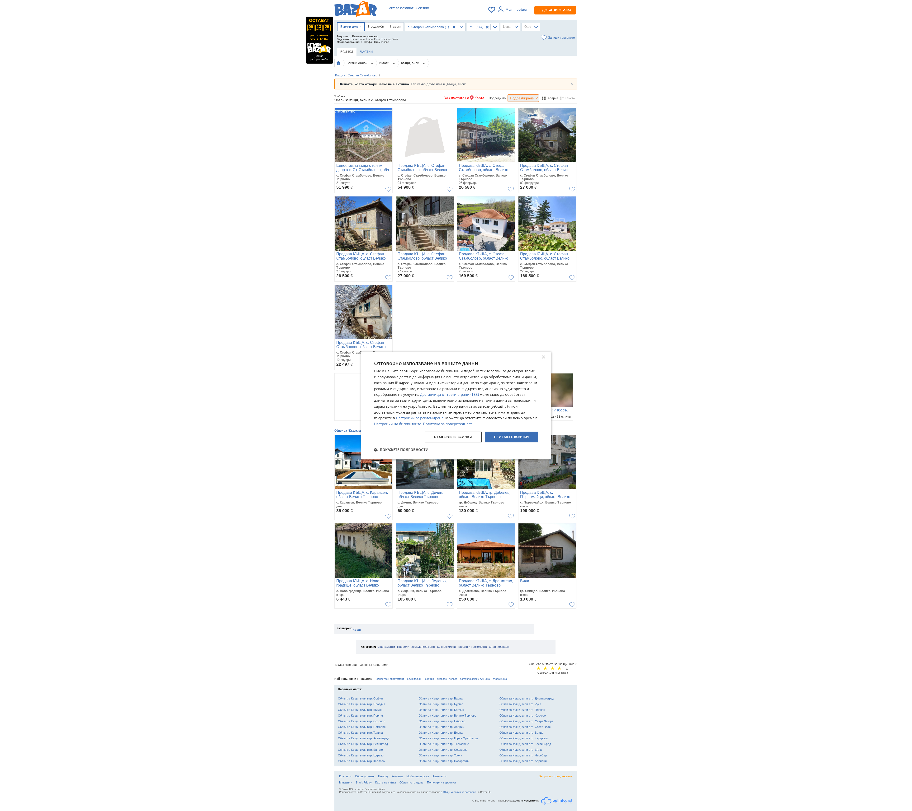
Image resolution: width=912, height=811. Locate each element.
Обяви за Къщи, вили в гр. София (360, 698)
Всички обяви (357, 63)
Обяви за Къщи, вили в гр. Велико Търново (447, 715)
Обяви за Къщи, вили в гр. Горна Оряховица (448, 738)
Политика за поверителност (447, 423)
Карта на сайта (385, 782)
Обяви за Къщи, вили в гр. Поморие (362, 727)
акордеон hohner (447, 678)
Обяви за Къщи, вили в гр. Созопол (361, 721)
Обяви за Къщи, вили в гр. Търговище (444, 744)
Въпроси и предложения (555, 776)
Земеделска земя (423, 646)
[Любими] (492, 10)
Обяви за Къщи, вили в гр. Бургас (441, 704)
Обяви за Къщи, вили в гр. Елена (441, 732)
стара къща (500, 678)
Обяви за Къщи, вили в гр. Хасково (522, 715)
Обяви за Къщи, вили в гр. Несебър (523, 755)
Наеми (395, 26)
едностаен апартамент (390, 678)
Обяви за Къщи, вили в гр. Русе (520, 704)
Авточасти (439, 776)
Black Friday (364, 782)
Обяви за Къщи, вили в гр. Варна (441, 698)
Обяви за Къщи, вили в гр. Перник (360, 715)
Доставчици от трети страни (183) (449, 394)
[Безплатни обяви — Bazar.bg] (355, 9)
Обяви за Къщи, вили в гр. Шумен (360, 710)
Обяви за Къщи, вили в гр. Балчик (441, 710)
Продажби (376, 26)
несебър (429, 678)
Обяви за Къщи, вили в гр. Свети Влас (525, 727)
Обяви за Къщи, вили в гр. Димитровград (526, 698)
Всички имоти (350, 26)
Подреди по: (498, 98)
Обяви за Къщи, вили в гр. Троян (440, 755)
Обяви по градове (411, 782)
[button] (401, 449)
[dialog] (456, 405)
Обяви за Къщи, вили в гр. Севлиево (443, 749)
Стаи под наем (499, 646)
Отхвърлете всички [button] (453, 436)
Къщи (357, 629)
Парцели (403, 646)
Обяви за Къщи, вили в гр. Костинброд (525, 744)
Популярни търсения (441, 782)
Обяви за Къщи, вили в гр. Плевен (522, 710)
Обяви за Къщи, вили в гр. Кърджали (524, 738)
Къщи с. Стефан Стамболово (357, 75)
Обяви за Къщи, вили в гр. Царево (361, 755)
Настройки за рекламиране (419, 418)
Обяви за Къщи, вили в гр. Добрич (441, 727)
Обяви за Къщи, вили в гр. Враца (521, 732)
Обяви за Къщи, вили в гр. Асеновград (363, 738)
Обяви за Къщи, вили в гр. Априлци (523, 761)
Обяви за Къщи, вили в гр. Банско (360, 749)
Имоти (384, 63)
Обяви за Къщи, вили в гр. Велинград (363, 744)
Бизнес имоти (446, 646)
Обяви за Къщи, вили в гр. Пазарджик (444, 761)
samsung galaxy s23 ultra (475, 678)
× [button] (543, 357)
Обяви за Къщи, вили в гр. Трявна (360, 732)
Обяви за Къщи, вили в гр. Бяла (520, 749)
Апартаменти (386, 646)
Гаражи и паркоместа (472, 646)
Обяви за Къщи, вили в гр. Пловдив (361, 704)
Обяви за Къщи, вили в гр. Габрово (442, 721)
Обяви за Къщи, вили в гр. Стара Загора (526, 721)
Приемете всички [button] (511, 436)
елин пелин (414, 678)
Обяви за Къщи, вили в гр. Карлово (361, 761)
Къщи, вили (410, 63)
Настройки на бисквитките (397, 423)
